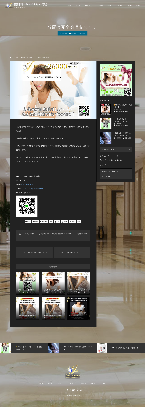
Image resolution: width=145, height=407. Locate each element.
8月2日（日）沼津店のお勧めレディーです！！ (122, 134)
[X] (67, 390)
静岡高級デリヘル (60, 234)
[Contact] (77, 390)
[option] (65, 348)
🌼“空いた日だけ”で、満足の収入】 (123, 106)
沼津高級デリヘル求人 (47, 234)
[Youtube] (72, 390)
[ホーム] (10, 57)
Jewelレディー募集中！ (78, 33)
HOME (70, 5)
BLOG (130, 5)
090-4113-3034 (27, 184)
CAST (110, 5)
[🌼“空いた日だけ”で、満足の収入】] (105, 109)
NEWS (78, 5)
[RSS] (81, 390)
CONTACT (119, 5)
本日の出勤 (128, 138)
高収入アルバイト (71, 234)
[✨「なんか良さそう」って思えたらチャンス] (105, 123)
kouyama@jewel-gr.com (33, 188)
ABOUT (88, 5)
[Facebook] (64, 390)
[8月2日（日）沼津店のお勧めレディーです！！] (105, 138)
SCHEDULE (99, 5)
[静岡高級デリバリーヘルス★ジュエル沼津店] (26, 5)
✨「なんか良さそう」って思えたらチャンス (122, 120)
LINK (138, 5)
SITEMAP (102, 383)
